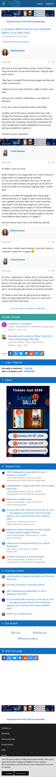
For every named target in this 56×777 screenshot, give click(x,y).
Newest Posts (13, 466)
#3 (53, 242)
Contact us (6, 728)
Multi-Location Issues (34, 342)
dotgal (11, 326)
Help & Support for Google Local (20, 524)
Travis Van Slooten (16, 342)
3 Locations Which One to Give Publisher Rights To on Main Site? (26, 30)
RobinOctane (9, 36)
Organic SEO (12, 551)
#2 (53, 162)
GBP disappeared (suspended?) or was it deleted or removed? (27, 473)
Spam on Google (14, 538)
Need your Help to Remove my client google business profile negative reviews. (28, 531)
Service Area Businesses (17, 504)
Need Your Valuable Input (19, 499)
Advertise (5, 733)
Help (3, 750)
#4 (53, 270)
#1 (53, 62)
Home (4, 755)
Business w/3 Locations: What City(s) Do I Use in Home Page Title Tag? (30, 338)
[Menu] (4, 4)
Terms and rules (8, 739)
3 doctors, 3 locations (20, 323)
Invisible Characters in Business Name (25, 556)
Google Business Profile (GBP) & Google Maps (34, 326)
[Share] (49, 62)
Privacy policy (7, 744)
